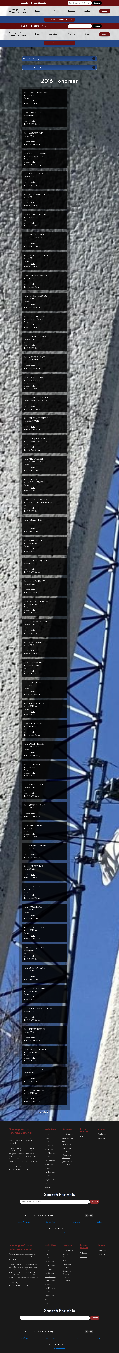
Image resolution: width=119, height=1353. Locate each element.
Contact (87, 11)
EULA (99, 1222)
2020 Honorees (50, 1160)
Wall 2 (33, 121)
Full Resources (67, 1134)
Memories (71, 11)
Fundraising (102, 1134)
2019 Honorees (50, 1157)
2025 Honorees (50, 1179)
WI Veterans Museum (66, 1149)
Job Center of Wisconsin (67, 1163)
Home (47, 1134)
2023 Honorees (50, 1172)
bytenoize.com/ (59, 1232)
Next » (46, 1111)
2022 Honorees (50, 1168)
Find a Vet (48, 1183)
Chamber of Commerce (66, 1156)
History (47, 1138)
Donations (101, 1138)
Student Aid (66, 1145)
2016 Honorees (50, 1145)
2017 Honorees (50, 1149)
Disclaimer (76, 1222)
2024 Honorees (50, 1176)
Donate (104, 11)
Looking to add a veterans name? (59, 19)
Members (48, 1142)
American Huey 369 (68, 1139)
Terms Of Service (24, 1222)
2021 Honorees (50, 1164)
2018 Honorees (50, 1153)
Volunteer (83, 1137)
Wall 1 (33, 101)
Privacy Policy (51, 1222)
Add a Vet (83, 1141)
